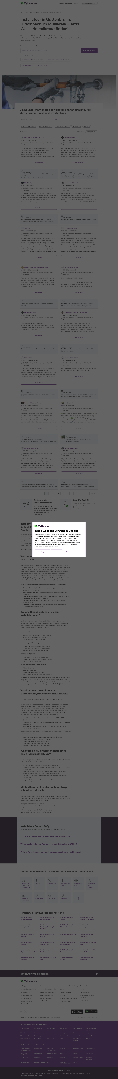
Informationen (55, 542)
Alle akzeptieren (43, 552)
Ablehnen (57, 552)
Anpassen (69, 552)
